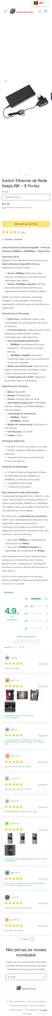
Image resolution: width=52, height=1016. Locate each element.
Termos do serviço (37, 1006)
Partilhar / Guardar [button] (13, 239)
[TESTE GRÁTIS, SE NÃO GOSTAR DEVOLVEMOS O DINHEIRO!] (26, 23)
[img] (11, 232)
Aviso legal (27, 1014)
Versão (5, 192)
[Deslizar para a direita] (32, 175)
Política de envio (16, 1010)
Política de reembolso (18, 1006)
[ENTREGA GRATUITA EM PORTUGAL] (26, 214)
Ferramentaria (19, 1001)
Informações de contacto (35, 1010)
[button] (5, 11)
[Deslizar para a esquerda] (20, 175)
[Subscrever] (44, 977)
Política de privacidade (36, 1001)
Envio (4, 207)
